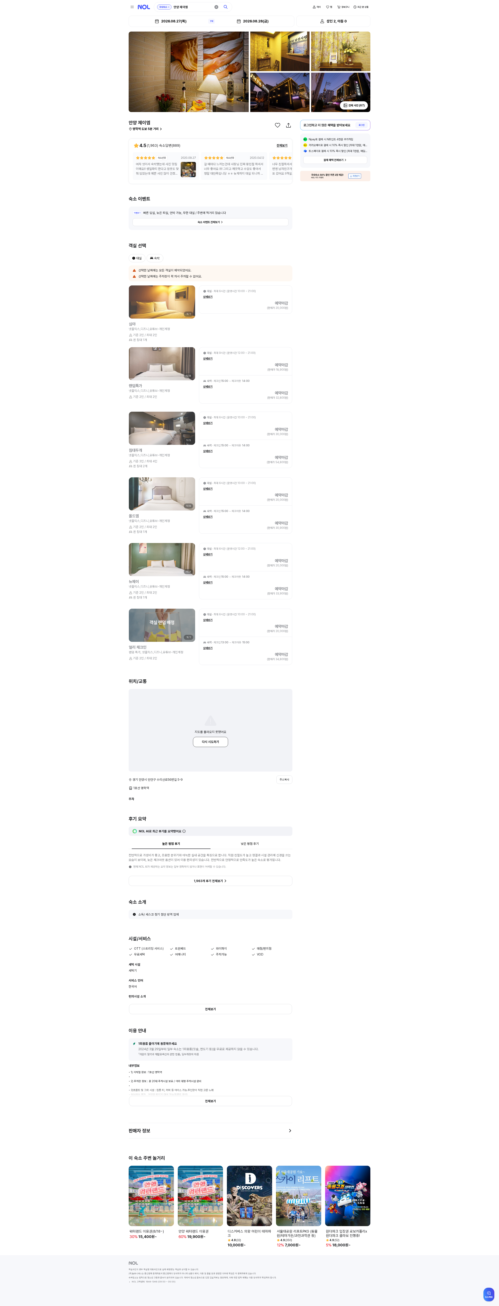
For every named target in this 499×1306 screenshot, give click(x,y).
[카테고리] (132, 7)
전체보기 (282, 145)
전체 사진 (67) (357, 105)
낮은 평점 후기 (250, 844)
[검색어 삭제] (216, 7)
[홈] (144, 7)
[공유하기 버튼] (288, 125)
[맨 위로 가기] (489, 1296)
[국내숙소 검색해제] (168, 7)
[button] (132, 258)
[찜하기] (277, 125)
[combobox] (192, 7)
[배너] (335, 176)
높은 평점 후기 (171, 844)
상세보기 (207, 296)
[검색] (225, 7)
